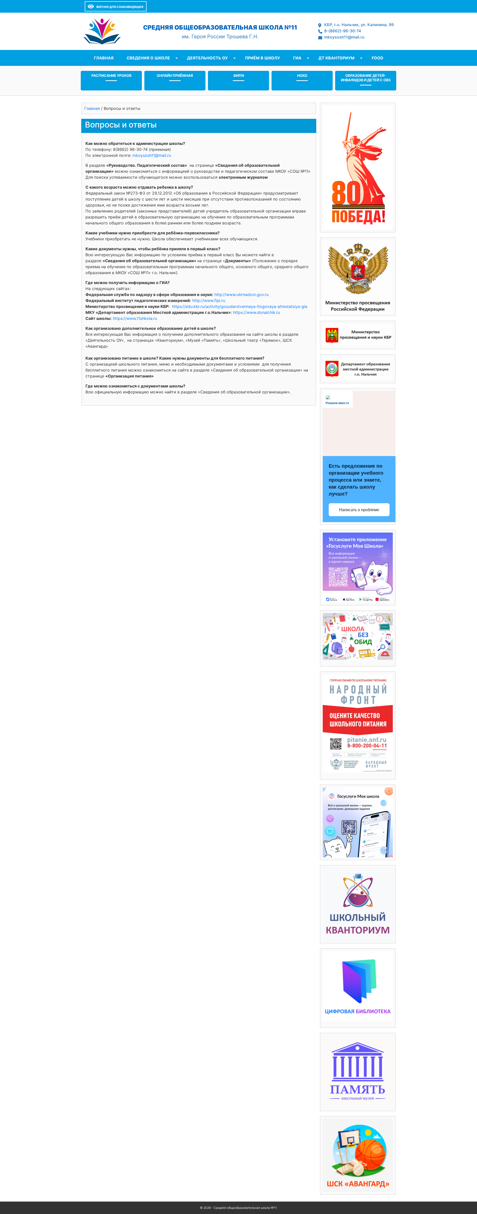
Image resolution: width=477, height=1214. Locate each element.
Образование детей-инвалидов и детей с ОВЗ (366, 77)
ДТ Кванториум (336, 57)
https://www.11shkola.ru (135, 318)
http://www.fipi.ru (208, 300)
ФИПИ (238, 75)
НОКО (302, 75)
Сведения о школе (148, 57)
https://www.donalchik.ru (256, 312)
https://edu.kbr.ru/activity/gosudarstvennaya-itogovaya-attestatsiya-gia (239, 306)
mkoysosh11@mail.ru (344, 37)
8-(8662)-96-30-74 (342, 30)
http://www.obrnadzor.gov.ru (241, 294)
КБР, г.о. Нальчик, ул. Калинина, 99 (359, 24)
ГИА (297, 57)
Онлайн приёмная (175, 75)
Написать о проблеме (359, 510)
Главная (104, 57)
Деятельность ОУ (207, 57)
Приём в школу (262, 57)
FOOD (377, 57)
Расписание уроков (111, 75)
